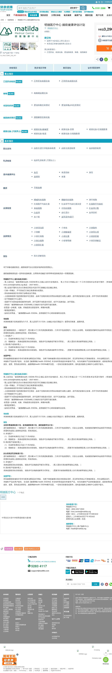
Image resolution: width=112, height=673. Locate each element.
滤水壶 (30, 606)
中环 (3, 497)
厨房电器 (54, 602)
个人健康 (66, 604)
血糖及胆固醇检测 (20, 625)
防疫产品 (54, 607)
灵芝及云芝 (41, 606)
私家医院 (8, 548)
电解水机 (30, 613)
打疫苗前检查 (7, 602)
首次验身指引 (68, 615)
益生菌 (40, 602)
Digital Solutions (56, 670)
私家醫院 (67, 12)
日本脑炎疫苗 (19, 615)
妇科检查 (6, 600)
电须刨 (54, 625)
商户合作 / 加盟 (27, 669)
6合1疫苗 (18, 609)
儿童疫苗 (18, 598)
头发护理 (41, 627)
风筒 (53, 626)
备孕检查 (6, 613)
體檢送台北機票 (56, 12)
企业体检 (6, 631)
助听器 (17, 630)
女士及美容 (41, 618)
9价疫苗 (17, 600)
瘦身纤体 (41, 619)
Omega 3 (41, 609)
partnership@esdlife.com (85, 603)
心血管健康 (41, 621)
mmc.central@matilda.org (81, 511)
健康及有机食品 (56, 613)
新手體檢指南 (89, 12)
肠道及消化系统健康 (44, 616)
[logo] (6, 12)
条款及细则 (54, 669)
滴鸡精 (40, 600)
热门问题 (66, 617)
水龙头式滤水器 (32, 604)
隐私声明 (62, 669)
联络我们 (37, 669)
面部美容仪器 (56, 623)
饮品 (53, 615)
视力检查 (6, 624)
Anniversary (22, 670)
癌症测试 (6, 618)
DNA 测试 (6, 622)
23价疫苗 (18, 602)
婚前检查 (6, 611)
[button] (36, 46)
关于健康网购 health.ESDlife (11, 669)
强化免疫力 (41, 614)
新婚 (15, 670)
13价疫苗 (18, 604)
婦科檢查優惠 (77, 12)
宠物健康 (54, 604)
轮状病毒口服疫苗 (20, 613)
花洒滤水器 (31, 609)
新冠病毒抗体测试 (8, 604)
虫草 (39, 604)
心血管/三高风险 (8, 609)
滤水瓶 (30, 607)
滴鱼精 (40, 607)
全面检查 (6, 598)
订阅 (95, 584)
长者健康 (54, 606)
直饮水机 (30, 598)
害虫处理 (54, 611)
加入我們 (45, 669)
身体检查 (66, 598)
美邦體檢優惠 (44, 12)
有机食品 (66, 606)
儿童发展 (6, 629)
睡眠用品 (54, 609)
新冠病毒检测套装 (8, 606)
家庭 (30, 670)
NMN (39, 598)
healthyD (37, 670)
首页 (8, 15)
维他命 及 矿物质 (43, 611)
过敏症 (5, 615)
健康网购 (45, 670)
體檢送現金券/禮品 (30, 12)
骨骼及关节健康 (43, 623)
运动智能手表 (56, 636)
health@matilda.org (78, 528)
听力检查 (6, 626)
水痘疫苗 (18, 611)
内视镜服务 (6, 617)
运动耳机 (54, 638)
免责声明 (71, 669)
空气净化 (54, 600)
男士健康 (6, 607)
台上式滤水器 (31, 600)
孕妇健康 (41, 629)
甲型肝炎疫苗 (19, 606)
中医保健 (6, 627)
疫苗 (65, 600)
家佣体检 (6, 620)
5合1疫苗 (18, 607)
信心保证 (18, 548)
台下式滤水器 (31, 602)
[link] (8, 650)
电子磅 (17, 628)
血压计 (17, 623)
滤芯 (29, 611)
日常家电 (54, 598)
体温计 (17, 626)
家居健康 (66, 602)
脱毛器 (54, 628)
